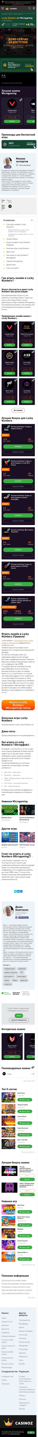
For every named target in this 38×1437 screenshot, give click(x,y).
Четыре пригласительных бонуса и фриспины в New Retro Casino (26, 1169)
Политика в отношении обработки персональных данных (27, 1389)
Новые (4, 1318)
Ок (31, 1432)
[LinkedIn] (18, 891)
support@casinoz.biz (18, 4)
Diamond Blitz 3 (22, 1252)
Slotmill (19, 1231)
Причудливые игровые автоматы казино (16, 1287)
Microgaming (6, 820)
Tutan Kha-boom (22, 1128)
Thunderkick (21, 1107)
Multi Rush (20, 1205)
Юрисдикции (23, 1345)
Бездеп (5, 435)
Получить (18, 446)
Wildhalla (20, 1229)
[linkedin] (16, 918)
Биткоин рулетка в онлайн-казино (14, 1280)
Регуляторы (23, 1349)
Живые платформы (26, 1331)
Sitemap (22, 1409)
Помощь (22, 1395)
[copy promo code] (15, 117)
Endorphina (20, 1095)
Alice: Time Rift (22, 1140)
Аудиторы (22, 1353)
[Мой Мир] (21, 891)
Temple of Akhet (22, 1105)
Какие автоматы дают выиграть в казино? (17, 1290)
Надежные (5, 1332)
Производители (24, 1320)
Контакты (22, 1399)
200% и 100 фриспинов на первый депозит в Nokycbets (27, 1185)
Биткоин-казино (8, 1364)
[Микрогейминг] (10, 206)
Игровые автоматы (8, 1336)
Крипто (21, 1327)
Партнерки (6, 1384)
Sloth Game (21, 1093)
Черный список (7, 1322)
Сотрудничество (7, 1376)
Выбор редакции (9, 607)
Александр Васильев (16, 993)
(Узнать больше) (15, 1434)
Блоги (21, 1360)
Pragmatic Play (21, 1220)
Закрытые (5, 1325)
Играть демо (26, 1100)
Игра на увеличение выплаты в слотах (15, 1293)
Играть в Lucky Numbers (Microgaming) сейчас (18, 705)
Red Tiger (20, 1255)
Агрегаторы (23, 1335)
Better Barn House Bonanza (23, 1217)
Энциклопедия (7, 1367)
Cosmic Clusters (22, 1240)
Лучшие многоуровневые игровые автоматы (17, 1283)
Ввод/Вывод (23, 1324)
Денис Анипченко (25, 165)
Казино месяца (24, 1342)
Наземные (22, 1338)
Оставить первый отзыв (18, 24)
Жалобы (22, 1364)
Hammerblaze (21, 1116)
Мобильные (23, 1356)
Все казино (18, 410)
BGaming (20, 1207)
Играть (12, 121)
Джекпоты (5, 1329)
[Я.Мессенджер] (15, 891)
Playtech (4, 847)
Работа (4, 1380)
